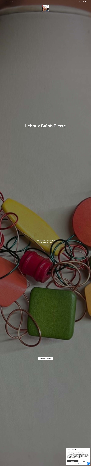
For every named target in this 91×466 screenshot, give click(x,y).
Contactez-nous (22, 1)
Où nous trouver (15, 1)
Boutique (3, 1)
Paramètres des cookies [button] (78, 463)
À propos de (9, 1)
